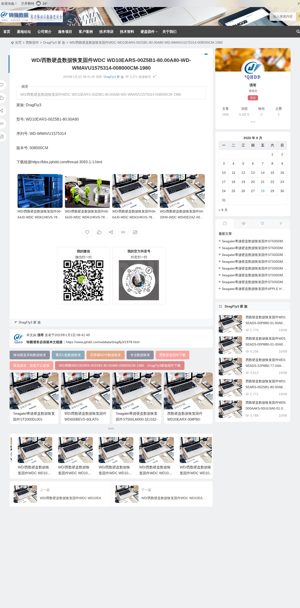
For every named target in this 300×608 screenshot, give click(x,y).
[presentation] (182, 444)
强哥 (40, 335)
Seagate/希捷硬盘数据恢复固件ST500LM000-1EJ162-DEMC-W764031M (137, 419)
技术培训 (106, 32)
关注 (253, 97)
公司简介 (45, 32)
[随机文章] (281, 223)
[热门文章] (243, 223)
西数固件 (32, 42)
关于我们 (169, 32)
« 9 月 (223, 210)
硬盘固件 (148, 32)
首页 (6, 32)
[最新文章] (224, 223)
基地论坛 (24, 32)
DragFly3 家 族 (54, 42)
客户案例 (86, 32)
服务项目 (65, 32)
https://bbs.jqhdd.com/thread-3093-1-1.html (66, 162)
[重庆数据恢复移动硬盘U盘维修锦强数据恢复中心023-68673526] (31, 16)
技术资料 (127, 32)
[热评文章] (262, 223)
